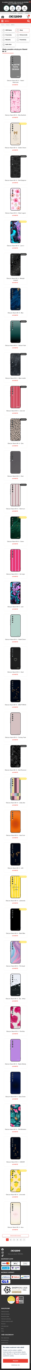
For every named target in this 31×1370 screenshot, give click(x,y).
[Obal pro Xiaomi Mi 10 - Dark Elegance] (15, 166)
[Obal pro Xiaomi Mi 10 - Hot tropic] (15, 560)
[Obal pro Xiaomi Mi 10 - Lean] (15, 593)
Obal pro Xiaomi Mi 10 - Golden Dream (15, 148)
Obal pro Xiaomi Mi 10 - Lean (15, 607)
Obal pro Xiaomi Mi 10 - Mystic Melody (15, 1064)
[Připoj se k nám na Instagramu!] (2, 1252)
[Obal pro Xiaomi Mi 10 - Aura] (15, 1213)
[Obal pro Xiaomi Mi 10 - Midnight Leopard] (15, 264)
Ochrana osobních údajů (7, 1321)
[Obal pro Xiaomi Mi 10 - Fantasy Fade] (15, 723)
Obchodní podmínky (6, 1319)
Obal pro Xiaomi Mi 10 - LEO (15, 868)
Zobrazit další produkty (15, 1235)
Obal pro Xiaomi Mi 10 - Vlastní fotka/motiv (15, 81)
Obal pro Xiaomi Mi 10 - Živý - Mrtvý (15, 998)
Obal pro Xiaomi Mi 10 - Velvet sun (15, 509)
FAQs (2, 1331)
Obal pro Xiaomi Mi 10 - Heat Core (15, 835)
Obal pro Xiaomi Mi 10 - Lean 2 (15, 245)
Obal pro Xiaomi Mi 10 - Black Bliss (15, 933)
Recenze (3, 1323)
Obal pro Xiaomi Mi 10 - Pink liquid (15, 966)
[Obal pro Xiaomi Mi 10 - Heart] (15, 658)
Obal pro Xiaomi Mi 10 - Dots (15, 443)
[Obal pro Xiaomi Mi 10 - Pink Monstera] (15, 1115)
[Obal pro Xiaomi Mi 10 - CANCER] (15, 1148)
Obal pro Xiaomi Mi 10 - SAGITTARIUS (15, 705)
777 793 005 (13, 13)
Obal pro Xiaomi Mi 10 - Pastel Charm (15, 639)
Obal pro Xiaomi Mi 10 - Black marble (15, 378)
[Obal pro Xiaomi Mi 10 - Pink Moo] (15, 1017)
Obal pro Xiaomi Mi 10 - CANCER (15, 1162)
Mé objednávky (4, 1340)
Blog (2, 1328)
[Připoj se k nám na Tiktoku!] (2, 1255)
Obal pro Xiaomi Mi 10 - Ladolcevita (15, 901)
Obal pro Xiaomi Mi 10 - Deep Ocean (15, 1096)
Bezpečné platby (5, 1316)
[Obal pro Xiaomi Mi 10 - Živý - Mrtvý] (15, 985)
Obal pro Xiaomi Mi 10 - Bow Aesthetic (15, 115)
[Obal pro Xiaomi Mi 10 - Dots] (15, 429)
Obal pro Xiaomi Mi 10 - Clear (15, 476)
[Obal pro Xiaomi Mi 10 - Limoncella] (15, 1181)
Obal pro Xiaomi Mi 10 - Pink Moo (15, 1031)
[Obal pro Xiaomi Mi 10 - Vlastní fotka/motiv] (15, 67)
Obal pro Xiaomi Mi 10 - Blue (15, 313)
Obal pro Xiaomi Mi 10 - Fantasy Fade (15, 737)
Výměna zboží (4, 1342)
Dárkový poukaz (5, 1311)
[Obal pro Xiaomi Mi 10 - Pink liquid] (15, 952)
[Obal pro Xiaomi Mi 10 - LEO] (15, 854)
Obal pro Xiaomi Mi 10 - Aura (15, 1227)
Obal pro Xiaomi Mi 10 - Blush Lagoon (15, 213)
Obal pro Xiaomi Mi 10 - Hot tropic (15, 574)
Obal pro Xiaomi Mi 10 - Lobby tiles (15, 803)
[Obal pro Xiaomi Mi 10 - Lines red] (15, 397)
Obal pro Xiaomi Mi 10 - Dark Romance (15, 770)
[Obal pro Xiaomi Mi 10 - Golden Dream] (15, 134)
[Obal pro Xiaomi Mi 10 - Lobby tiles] (15, 789)
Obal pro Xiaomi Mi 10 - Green (15, 541)
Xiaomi (8, 25)
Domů (2, 25)
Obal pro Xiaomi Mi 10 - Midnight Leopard (15, 279)
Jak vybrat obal (4, 1326)
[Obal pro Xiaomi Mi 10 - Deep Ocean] (15, 1083)
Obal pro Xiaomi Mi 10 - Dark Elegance (15, 180)
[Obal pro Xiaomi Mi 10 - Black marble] (15, 364)
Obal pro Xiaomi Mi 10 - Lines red (15, 411)
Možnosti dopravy (5, 1314)
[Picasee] (15, 16)
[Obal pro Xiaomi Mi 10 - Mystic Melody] (15, 1050)
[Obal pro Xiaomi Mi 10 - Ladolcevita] (15, 887)
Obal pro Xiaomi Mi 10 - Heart (15, 672)
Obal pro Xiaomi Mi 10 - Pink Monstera (15, 1129)
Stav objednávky (5, 1338)
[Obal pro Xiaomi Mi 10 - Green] (15, 527)
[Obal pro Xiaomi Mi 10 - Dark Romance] (15, 756)
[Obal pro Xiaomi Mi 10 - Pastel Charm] (15, 625)
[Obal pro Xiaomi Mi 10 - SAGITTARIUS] (15, 691)
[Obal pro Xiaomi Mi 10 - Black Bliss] (15, 919)
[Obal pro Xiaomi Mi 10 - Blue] (15, 299)
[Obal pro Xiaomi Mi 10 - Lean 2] (15, 232)
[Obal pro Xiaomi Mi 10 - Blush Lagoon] (15, 199)
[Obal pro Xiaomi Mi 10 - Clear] (15, 462)
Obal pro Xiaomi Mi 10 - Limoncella (15, 1194)
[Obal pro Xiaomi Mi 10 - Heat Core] (15, 821)
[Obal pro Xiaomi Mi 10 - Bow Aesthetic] (15, 101)
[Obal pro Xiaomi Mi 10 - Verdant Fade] (15, 331)
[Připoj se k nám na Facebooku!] (2, 1249)
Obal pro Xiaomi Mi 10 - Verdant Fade (15, 345)
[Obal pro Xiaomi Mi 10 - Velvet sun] (15, 495)
